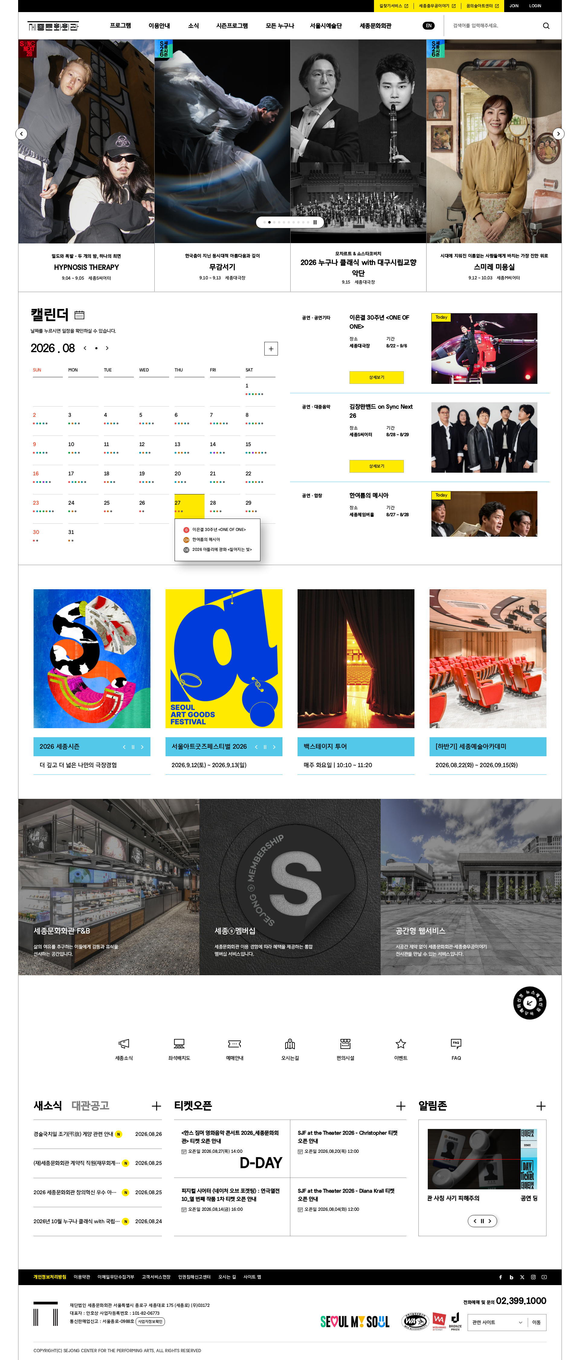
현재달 (96, 348)
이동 (536, 1322)
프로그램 (120, 25)
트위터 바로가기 (522, 1277)
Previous (21, 134)
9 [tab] (303, 222)
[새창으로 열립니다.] (355, 1326)
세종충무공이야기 (434, 6)
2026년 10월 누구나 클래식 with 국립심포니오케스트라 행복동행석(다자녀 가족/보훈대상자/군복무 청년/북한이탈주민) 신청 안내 (81, 1221)
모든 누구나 (280, 25)
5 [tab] (284, 222)
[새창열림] (92, 658)
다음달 (110, 348)
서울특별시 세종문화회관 (53, 25)
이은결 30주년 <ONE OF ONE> (219, 529)
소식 (193, 25)
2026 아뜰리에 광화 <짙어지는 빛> (222, 549)
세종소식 (124, 1058)
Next (559, 134)
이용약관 (82, 1277)
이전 (474, 1221)
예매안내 (234, 1058)
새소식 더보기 (156, 1106)
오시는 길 (227, 1277)
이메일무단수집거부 (116, 1277)
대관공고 (90, 1106)
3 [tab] (274, 222)
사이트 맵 (252, 1277)
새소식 (48, 1106)
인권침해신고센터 (194, 1277)
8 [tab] (298, 222)
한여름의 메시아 (206, 539)
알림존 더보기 (541, 1106)
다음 (490, 1221)
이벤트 (401, 1058)
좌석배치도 (179, 1058)
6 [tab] (288, 222)
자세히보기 (271, 348)
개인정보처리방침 (50, 1277)
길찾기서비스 (390, 6)
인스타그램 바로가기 (533, 1277)
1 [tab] (264, 222)
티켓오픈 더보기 (400, 1106)
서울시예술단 (326, 25)
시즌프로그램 (232, 25)
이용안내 (159, 25)
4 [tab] (279, 222)
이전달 (82, 348)
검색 (546, 25)
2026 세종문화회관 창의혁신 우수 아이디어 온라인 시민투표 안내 (81, 1192)
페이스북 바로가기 (500, 1277)
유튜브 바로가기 (544, 1277)
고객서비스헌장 (156, 1277)
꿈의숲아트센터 (479, 6)
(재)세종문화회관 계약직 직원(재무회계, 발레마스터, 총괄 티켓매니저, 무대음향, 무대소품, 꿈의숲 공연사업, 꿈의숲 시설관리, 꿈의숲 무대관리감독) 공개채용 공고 (81, 1163)
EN (429, 25)
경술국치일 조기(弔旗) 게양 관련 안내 (73, 1134)
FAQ (456, 1058)
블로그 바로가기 (511, 1277)
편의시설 (345, 1058)
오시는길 (290, 1058)
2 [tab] (269, 222)
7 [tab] (293, 222)
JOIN (514, 6)
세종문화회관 (376, 25)
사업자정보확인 (150, 1321)
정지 (315, 222)
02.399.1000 (521, 1301)
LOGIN (535, 6)
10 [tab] (308, 222)
